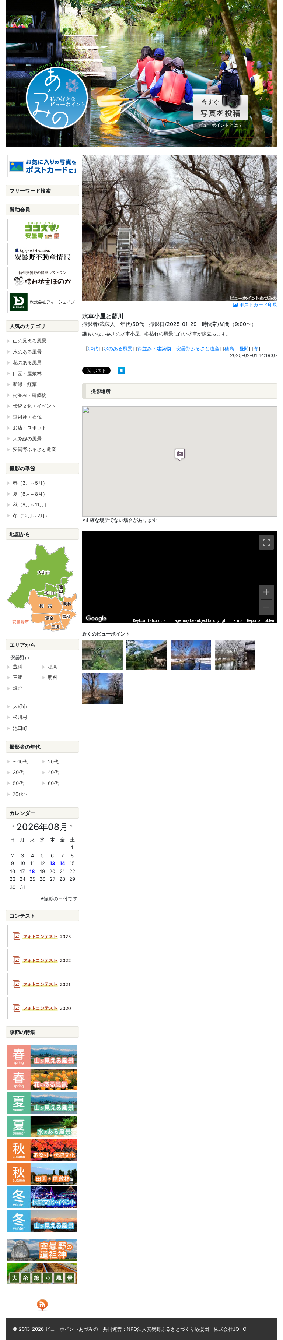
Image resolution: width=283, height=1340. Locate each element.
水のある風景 (118, 348)
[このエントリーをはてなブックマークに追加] (121, 370)
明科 (52, 677)
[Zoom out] (266, 607)
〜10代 (20, 761)
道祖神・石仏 (27, 417)
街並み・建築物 (154, 348)
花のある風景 (27, 362)
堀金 (17, 688)
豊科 (17, 666)
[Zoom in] (266, 592)
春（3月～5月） (30, 483)
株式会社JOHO (230, 1329)
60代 (53, 783)
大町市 (20, 706)
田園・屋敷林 (27, 373)
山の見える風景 (29, 341)
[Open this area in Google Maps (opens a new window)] (96, 618)
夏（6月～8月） (30, 494)
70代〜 (20, 794)
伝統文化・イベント (34, 406)
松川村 (20, 717)
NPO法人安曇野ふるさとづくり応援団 (168, 1329)
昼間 (244, 348)
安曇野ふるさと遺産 (197, 348)
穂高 (229, 348)
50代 (93, 348)
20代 (53, 761)
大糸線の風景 (27, 439)
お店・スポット (29, 427)
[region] (179, 577)
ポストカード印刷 (257, 304)
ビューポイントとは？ (220, 125)
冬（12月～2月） (31, 515)
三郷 (17, 677)
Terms (237, 621)
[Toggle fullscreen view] (266, 542)
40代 (53, 772)
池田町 (20, 728)
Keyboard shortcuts (149, 621)
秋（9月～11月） (31, 504)
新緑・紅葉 (25, 384)
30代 (18, 772)
